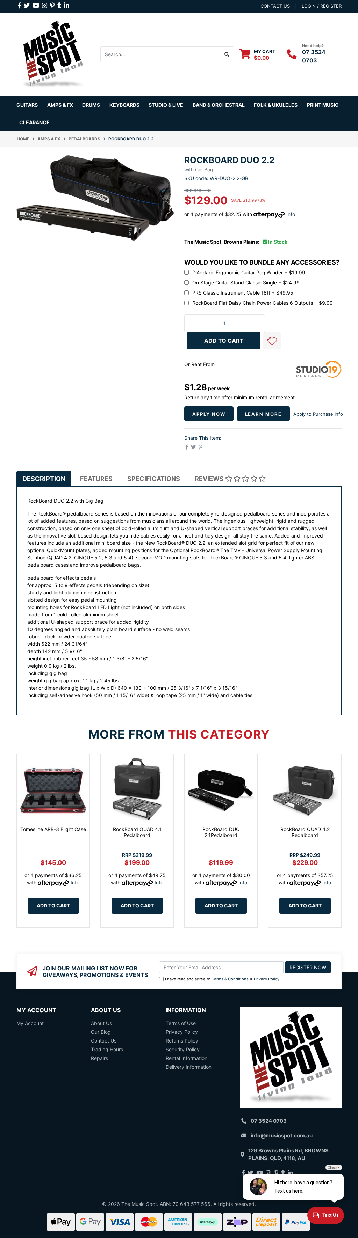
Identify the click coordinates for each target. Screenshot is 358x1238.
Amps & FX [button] (60, 105)
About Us (101, 1023)
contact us (275, 6)
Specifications (153, 478)
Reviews (210, 478)
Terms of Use (181, 1023)
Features (96, 478)
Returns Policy (182, 1041)
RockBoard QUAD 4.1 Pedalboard (137, 832)
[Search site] (227, 54)
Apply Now (208, 414)
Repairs (99, 1058)
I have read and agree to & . (222, 979)
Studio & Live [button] (166, 105)
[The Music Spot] (53, 54)
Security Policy (183, 1049)
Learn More (263, 414)
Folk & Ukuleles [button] (276, 105)
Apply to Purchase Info (318, 414)
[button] (272, 340)
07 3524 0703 (269, 1121)
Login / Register (322, 6)
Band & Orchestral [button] (219, 105)
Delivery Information (189, 1067)
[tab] (43, 479)
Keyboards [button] (124, 105)
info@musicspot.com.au (282, 1135)
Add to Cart (53, 906)
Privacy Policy (266, 979)
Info (290, 214)
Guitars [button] (27, 105)
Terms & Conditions (230, 979)
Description (43, 478)
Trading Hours (107, 1049)
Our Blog (101, 1032)
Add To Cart (224, 340)
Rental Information (186, 1058)
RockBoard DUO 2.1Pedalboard (221, 832)
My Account (30, 1023)
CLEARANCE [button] (34, 122)
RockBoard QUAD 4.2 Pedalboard (305, 832)
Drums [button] (91, 105)
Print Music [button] (323, 105)
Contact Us (103, 1041)
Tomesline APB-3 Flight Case (53, 829)
